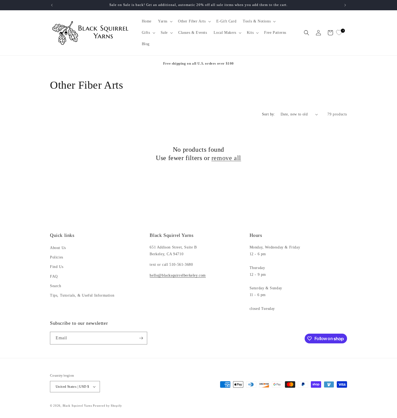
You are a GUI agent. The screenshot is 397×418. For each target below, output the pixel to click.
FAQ (54, 276)
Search (55, 286)
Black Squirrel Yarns (77, 405)
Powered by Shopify (107, 405)
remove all (226, 157)
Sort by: (268, 114)
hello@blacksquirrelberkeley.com (178, 275)
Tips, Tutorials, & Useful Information (82, 295)
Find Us (56, 267)
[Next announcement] (345, 5)
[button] (165, 21)
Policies (56, 257)
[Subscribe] (141, 338)
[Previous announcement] (52, 5)
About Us (58, 248)
